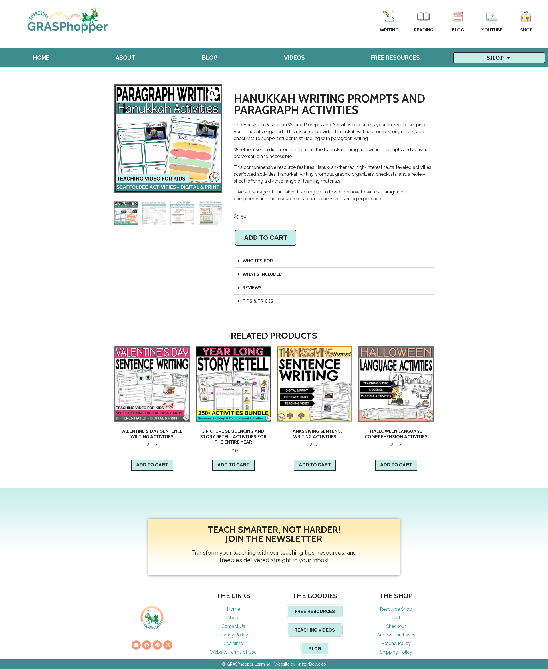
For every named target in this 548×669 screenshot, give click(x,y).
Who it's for (258, 260)
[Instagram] (167, 645)
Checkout (396, 626)
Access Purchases (396, 635)
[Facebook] (146, 645)
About (126, 57)
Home (41, 57)
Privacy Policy (233, 635)
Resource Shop (396, 609)
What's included (263, 274)
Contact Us (233, 626)
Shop (526, 30)
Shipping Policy (396, 652)
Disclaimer (233, 643)
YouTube (492, 30)
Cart (396, 617)
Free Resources (395, 57)
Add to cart (265, 237)
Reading (423, 30)
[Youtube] (136, 645)
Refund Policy (396, 643)
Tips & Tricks (258, 301)
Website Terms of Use (233, 652)
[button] (334, 261)
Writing (389, 30)
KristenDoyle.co (311, 664)
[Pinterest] (157, 645)
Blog (458, 30)
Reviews (252, 287)
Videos (294, 57)
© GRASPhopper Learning (246, 664)
